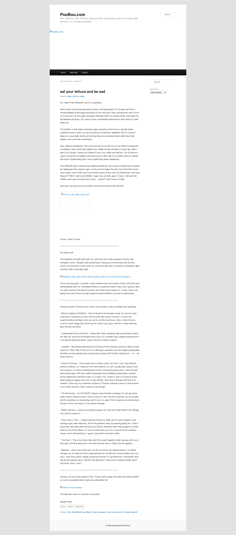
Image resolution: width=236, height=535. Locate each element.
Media (89, 512)
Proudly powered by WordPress (118, 525)
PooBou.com (72, 14)
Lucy (84, 512)
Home (63, 72)
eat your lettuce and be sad (82, 91)
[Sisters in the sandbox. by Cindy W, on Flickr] (71, 487)
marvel (119, 512)
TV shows (126, 512)
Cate (69, 512)
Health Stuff (76, 512)
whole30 (134, 512)
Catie (109, 512)
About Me (73, 72)
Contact (85, 72)
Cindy (82, 96)
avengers (102, 512)
